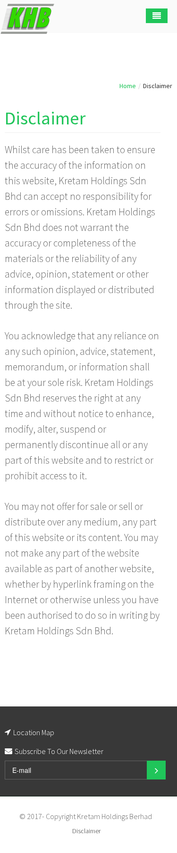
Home (127, 86)
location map (33, 732)
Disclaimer (45, 118)
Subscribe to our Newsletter (59, 751)
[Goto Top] (155, 816)
